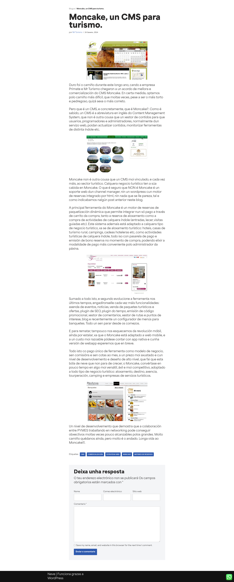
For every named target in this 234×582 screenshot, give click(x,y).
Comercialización (95, 454)
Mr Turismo (77, 32)
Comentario (80, 504)
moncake (127, 454)
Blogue (72, 9)
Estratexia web (113, 454)
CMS (82, 454)
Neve (51, 574)
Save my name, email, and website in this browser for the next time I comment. (114, 545)
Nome (77, 492)
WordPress (55, 578)
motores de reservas (143, 454)
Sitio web (137, 492)
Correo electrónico (112, 492)
